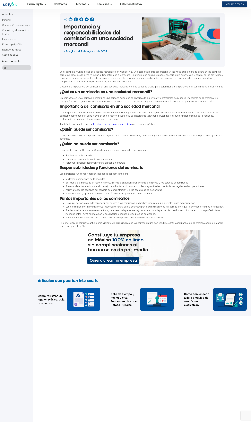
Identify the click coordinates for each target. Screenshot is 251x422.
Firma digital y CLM (12, 44)
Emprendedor (9, 39)
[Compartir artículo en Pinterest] (81, 19)
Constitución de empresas (16, 25)
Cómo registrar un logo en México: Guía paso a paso (51, 300)
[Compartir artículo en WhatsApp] (76, 19)
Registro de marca (11, 49)
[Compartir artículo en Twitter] (87, 19)
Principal (6, 19)
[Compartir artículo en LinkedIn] (70, 19)
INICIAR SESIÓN (234, 4)
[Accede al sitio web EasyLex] (10, 5)
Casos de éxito (10, 54)
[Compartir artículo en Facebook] (92, 19)
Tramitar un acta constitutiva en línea (112, 124)
